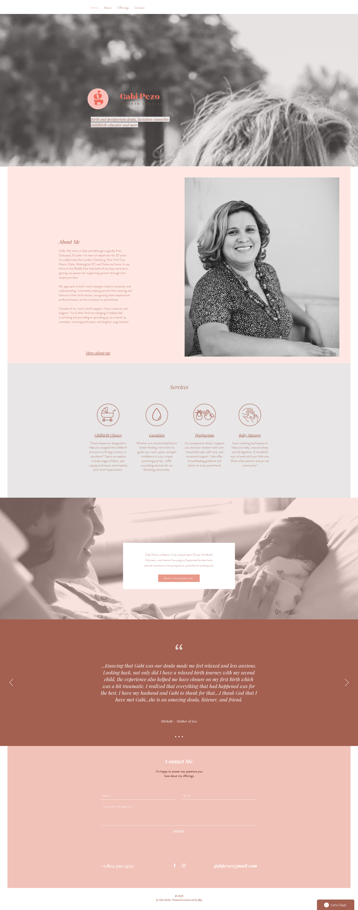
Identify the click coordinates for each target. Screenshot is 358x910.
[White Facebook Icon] (174, 865)
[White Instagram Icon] (183, 865)
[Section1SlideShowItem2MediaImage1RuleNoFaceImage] (179, 736)
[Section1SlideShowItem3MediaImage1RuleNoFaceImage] (182, 736)
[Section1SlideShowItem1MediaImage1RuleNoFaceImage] (175, 736)
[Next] (347, 683)
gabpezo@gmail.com (235, 865)
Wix (200, 900)
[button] (123, 7)
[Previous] (11, 683)
